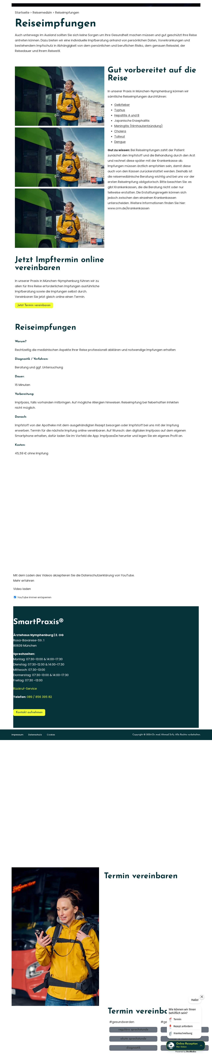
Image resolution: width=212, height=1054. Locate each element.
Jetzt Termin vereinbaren (34, 305)
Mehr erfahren (23, 581)
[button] (184, 1018)
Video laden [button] (22, 589)
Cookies (51, 734)
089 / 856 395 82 (39, 697)
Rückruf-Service (25, 688)
